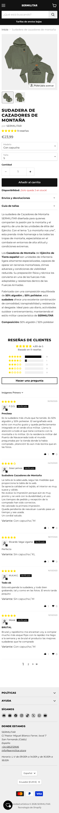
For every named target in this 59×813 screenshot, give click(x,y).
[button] (7, 97)
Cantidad (7, 164)
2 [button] (28, 664)
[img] (9, 401)
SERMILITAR (14, 125)
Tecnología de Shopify (29, 807)
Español (28, 773)
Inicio (5, 29)
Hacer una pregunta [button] (29, 380)
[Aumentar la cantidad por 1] (31, 172)
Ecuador (28, 782)
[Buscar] (53, 14)
